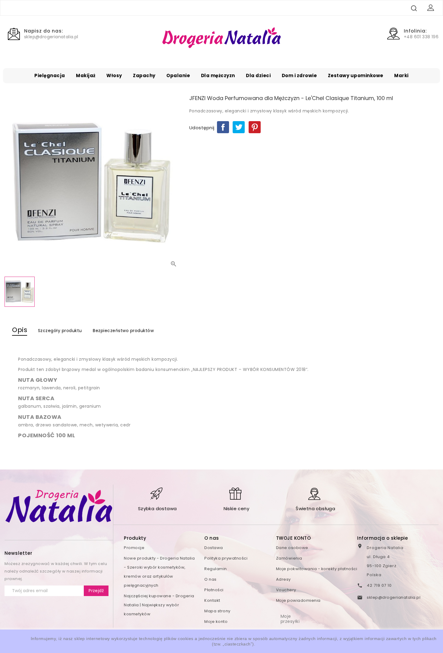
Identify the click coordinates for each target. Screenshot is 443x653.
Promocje (134, 548)
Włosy (114, 75)
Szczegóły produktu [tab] (60, 331)
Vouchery (286, 590)
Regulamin (215, 569)
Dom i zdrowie (299, 75)
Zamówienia (289, 558)
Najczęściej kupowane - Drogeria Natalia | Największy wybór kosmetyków (159, 605)
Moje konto (216, 621)
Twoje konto (293, 538)
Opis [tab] (19, 329)
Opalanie (178, 75)
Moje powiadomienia (298, 600)
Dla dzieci (258, 75)
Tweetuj (239, 127)
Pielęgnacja (49, 75)
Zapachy (144, 75)
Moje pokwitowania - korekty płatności (316, 569)
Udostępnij (223, 127)
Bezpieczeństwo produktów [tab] (123, 331)
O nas (210, 579)
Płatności (214, 590)
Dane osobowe (292, 548)
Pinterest (255, 127)
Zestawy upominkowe (355, 75)
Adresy (283, 579)
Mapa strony (217, 611)
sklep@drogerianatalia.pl (393, 597)
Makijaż (86, 75)
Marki (401, 75)
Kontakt (212, 600)
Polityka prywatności (225, 558)
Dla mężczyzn (218, 75)
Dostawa (213, 548)
